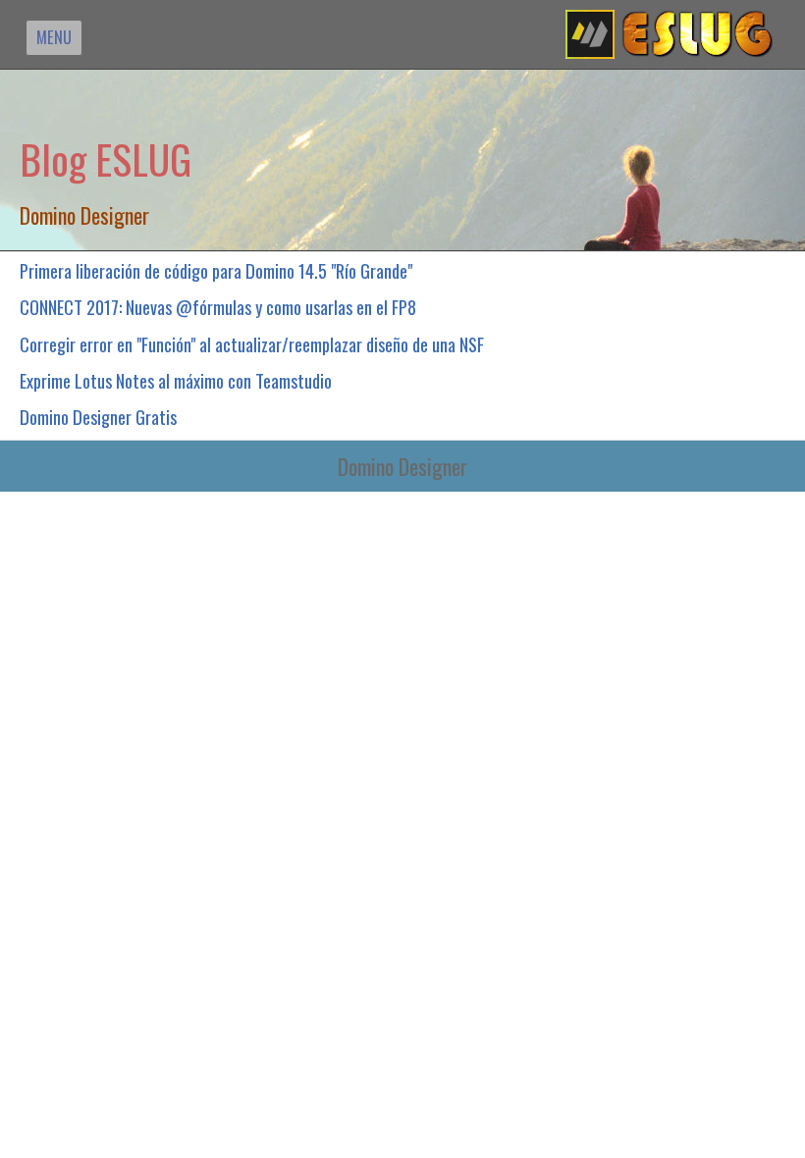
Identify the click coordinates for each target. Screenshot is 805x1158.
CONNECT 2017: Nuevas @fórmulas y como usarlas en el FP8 (218, 306)
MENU (54, 37)
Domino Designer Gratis (98, 416)
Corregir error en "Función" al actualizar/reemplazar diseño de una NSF (252, 344)
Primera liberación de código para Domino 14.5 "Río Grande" (216, 270)
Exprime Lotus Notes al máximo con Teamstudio (176, 380)
